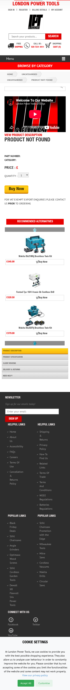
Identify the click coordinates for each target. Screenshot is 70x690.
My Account (57, 10)
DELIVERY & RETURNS (11, 370)
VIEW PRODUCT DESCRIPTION (23, 135)
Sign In (11, 10)
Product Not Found (42, 80)
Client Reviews (9, 363)
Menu (10, 59)
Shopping (57, 45)
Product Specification (13, 357)
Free (19, 45)
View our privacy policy (35, 675)
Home (10, 74)
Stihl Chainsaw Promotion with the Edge (45, 530)
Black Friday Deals (13, 526)
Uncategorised (29, 74)
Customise (44, 683)
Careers (14, 457)
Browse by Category (35, 66)
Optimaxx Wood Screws (15, 558)
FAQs (12, 451)
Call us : (37, 45)
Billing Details (39, 10)
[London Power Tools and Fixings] (35, 22)
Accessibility (16, 446)
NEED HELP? (7, 376)
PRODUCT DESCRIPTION (12, 351)
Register (23, 10)
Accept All (25, 683)
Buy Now (16, 189)
